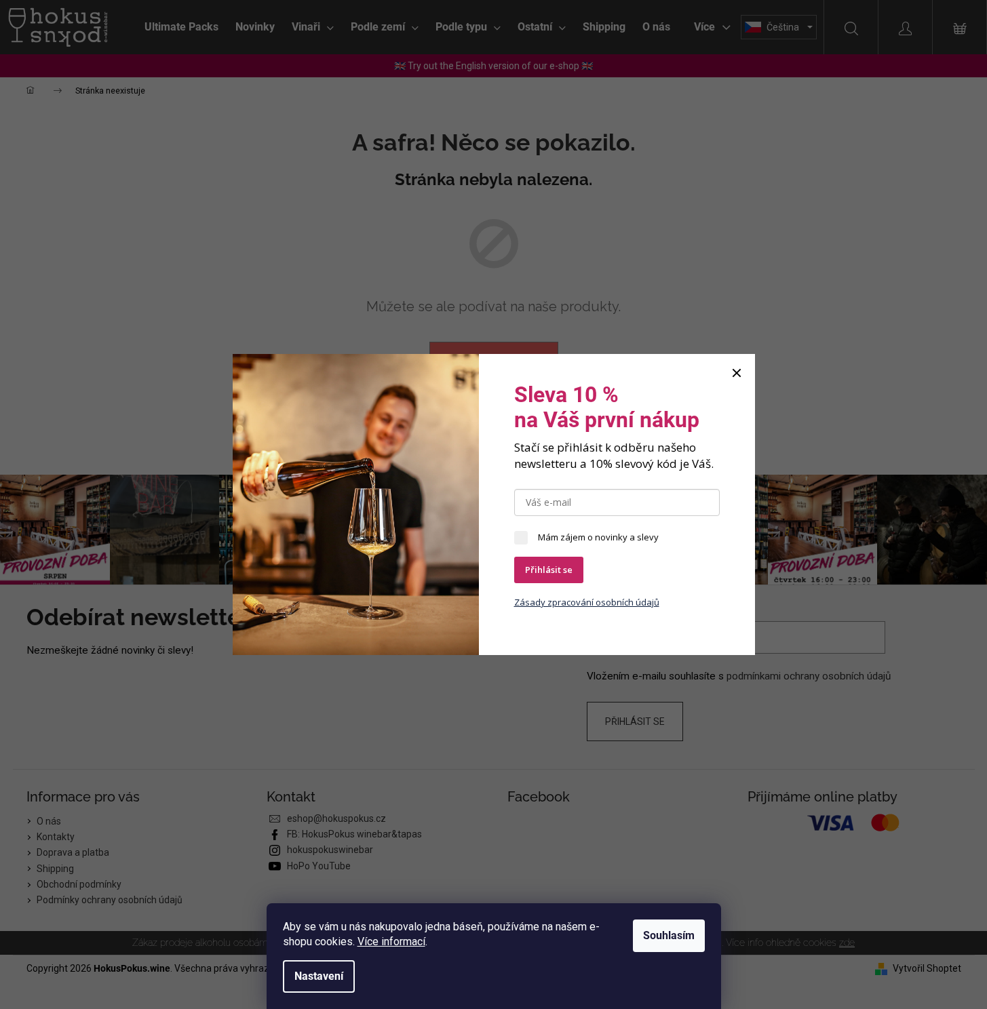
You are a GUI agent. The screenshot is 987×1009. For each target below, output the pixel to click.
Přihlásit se (549, 569)
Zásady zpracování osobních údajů (586, 602)
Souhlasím (669, 935)
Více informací (391, 941)
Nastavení (318, 976)
